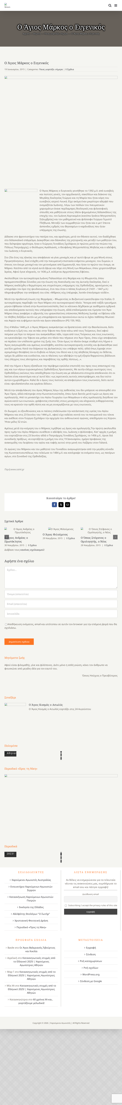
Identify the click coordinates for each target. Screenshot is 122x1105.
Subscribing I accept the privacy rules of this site (92, 905)
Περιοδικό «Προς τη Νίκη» (31, 927)
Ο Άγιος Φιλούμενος (61, 529)
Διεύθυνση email (90, 894)
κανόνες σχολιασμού (32, 549)
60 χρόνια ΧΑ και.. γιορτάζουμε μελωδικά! (35, 1001)
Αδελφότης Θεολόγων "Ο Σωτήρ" (31, 913)
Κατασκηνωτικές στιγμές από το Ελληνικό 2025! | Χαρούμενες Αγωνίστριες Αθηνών (34, 961)
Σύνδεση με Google (91, 981)
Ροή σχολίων (91, 967)
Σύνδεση (91, 954)
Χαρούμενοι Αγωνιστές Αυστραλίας (31, 880)
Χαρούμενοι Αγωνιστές (60, 1023)
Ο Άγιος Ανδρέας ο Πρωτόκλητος (23, 531)
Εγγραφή (91, 947)
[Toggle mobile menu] (116, 5)
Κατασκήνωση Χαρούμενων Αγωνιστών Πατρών (31, 898)
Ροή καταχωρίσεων (91, 961)
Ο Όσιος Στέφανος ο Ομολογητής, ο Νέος (99, 531)
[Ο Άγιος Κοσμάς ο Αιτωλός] (15, 718)
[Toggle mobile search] (109, 5)
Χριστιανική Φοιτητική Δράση (31, 920)
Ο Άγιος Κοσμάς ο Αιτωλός (46, 704)
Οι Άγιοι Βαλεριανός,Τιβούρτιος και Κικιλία (37, 949)
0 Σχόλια (69, 69)
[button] (6, 537)
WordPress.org (91, 974)
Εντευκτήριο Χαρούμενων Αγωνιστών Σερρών (31, 888)
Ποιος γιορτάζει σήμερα (51, 69)
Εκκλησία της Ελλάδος (31, 907)
